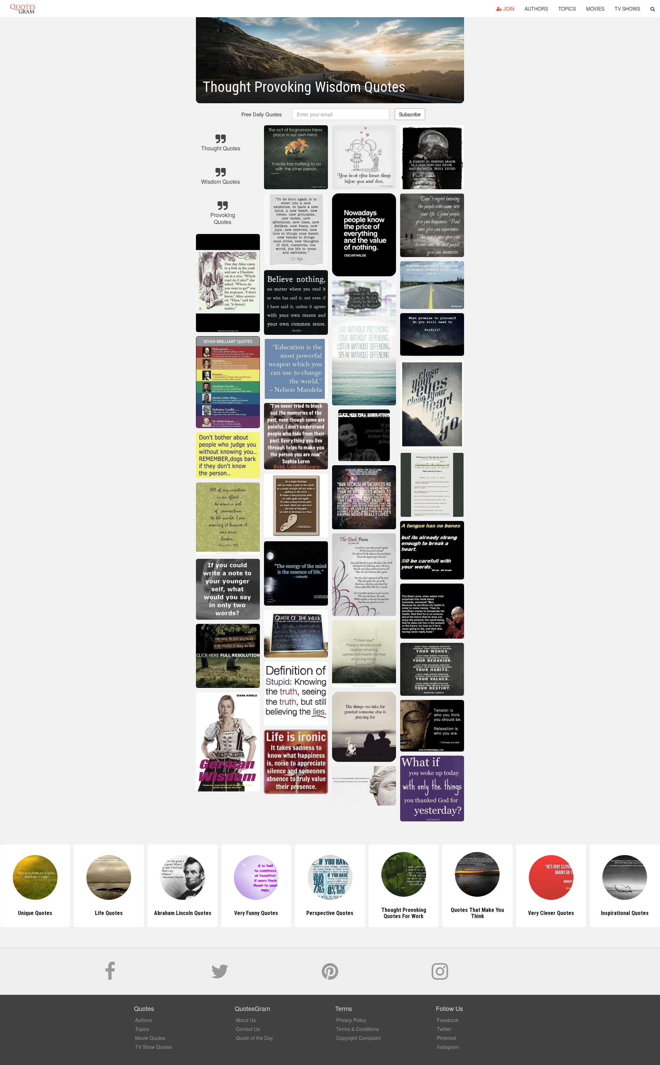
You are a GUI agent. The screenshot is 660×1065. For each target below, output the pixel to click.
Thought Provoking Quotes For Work (329, 913)
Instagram (448, 1046)
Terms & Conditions (357, 1028)
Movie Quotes (150, 1037)
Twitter (444, 1028)
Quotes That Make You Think (403, 913)
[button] (652, 8)
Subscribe (410, 114)
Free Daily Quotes (261, 114)
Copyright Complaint (358, 1037)
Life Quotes (35, 913)
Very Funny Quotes (183, 913)
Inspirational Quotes (551, 913)
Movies (595, 8)
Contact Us (248, 1028)
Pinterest (446, 1037)
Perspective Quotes (256, 913)
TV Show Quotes (153, 1046)
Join (508, 8)
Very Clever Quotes (477, 913)
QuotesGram (22, 8)
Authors (536, 8)
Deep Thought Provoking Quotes (625, 913)
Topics (567, 8)
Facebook (448, 1019)
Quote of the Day (254, 1037)
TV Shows (627, 8)
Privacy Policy (351, 1019)
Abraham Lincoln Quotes (109, 913)
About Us (246, 1019)
